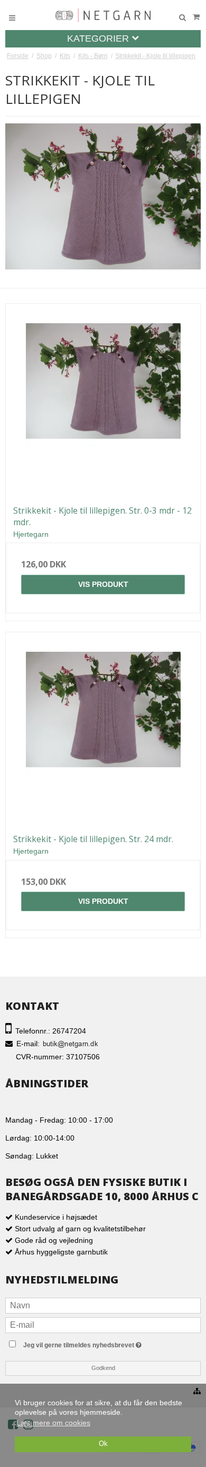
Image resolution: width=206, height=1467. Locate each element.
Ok (103, 1443)
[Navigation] (12, 17)
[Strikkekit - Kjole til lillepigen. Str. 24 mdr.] (103, 729)
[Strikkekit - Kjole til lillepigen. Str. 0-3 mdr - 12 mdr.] (103, 401)
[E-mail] (103, 1324)
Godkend (103, 1368)
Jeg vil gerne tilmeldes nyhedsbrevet (103, 1343)
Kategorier (99, 38)
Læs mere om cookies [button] (53, 1422)
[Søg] (182, 17)
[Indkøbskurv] (196, 17)
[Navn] (103, 1305)
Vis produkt (103, 584)
